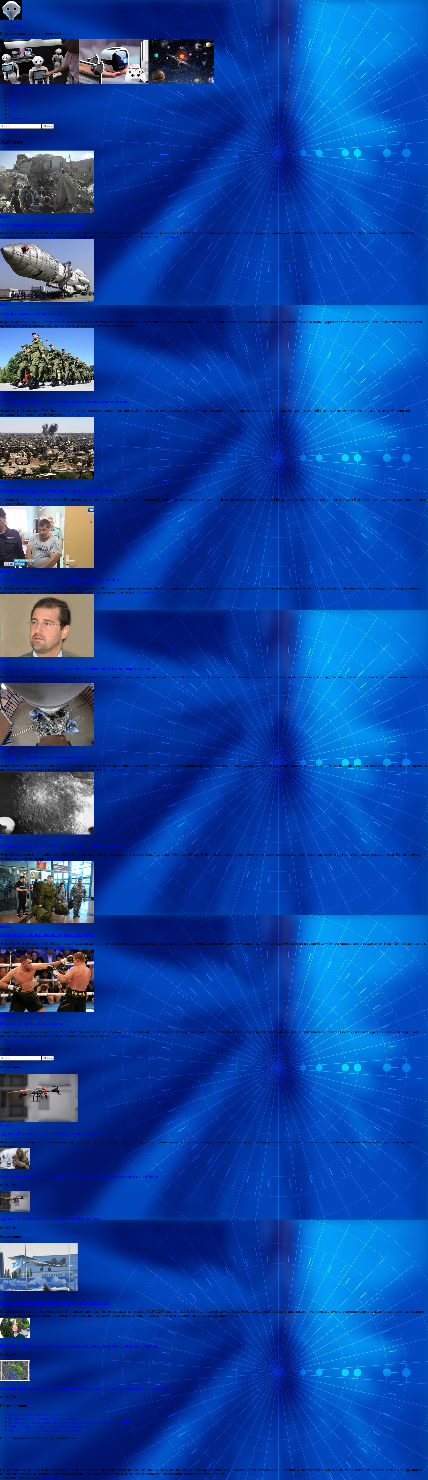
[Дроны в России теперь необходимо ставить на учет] (39, 1121)
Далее (31, 1040)
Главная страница (22, 90)
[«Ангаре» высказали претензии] (214, 271)
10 (24, 1040)
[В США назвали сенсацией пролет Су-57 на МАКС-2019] (39, 1290)
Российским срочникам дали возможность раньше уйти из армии (63, 402)
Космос (14, 102)
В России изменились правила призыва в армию (47, 934)
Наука (13, 106)
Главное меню (11, 130)
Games (14, 98)
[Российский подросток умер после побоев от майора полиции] (214, 537)
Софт (13, 110)
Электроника (19, 118)
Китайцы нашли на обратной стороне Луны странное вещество (61, 846)
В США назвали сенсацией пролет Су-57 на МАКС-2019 (54, 1302)
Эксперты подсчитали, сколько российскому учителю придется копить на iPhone (79, 1176)
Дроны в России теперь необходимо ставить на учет (50, 1133)
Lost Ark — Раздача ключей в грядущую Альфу (44, 1430)
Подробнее (171, 237)
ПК (11, 114)
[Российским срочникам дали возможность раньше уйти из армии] (214, 360)
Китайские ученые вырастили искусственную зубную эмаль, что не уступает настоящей (85, 1388)
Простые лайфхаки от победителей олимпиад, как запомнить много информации (79, 1345)
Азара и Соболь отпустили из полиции (38, 1414)
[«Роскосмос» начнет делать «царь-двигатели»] (214, 715)
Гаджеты (15, 94)
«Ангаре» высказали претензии (30, 313)
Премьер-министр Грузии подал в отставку (42, 1418)
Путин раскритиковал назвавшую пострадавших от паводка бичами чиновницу (70, 1422)
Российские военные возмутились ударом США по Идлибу (57, 490)
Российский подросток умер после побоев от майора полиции (59, 579)
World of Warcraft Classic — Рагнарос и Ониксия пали (49, 1426)
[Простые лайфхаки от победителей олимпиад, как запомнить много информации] (15, 1337)
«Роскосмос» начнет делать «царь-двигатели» (44, 757)
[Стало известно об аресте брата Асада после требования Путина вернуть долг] (214, 626)
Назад (4, 1040)
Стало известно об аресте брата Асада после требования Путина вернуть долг (75, 668)
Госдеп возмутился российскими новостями (42, 224)
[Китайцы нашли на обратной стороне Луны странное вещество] (214, 803)
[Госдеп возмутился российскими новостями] (214, 182)
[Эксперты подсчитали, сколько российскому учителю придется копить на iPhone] (15, 1168)
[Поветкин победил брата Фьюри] (214, 981)
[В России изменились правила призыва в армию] (214, 892)
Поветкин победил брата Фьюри (31, 1023)
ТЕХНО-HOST (11, 26)
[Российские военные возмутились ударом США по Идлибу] (214, 448)
